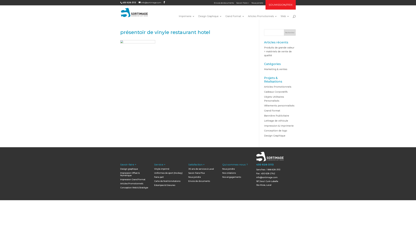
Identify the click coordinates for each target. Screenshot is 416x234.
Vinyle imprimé (161, 169)
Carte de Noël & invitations (167, 181)
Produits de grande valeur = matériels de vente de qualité (279, 51)
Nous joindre (257, 3)
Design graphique (129, 169)
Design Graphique (208, 16)
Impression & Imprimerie (279, 125)
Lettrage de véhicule (276, 120)
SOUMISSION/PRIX (280, 4)
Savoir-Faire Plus (196, 173)
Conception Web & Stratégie (134, 187)
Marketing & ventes (275, 69)
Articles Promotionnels (261, 16)
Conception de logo (275, 130)
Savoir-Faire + (242, 3)
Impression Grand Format (132, 179)
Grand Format (233, 16)
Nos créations (229, 173)
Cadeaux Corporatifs (276, 91)
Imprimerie (185, 16)
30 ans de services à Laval (201, 169)
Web (283, 16)
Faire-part (159, 177)
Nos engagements (231, 177)
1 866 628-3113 (273, 169)
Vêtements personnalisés (279, 105)
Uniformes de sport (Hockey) (168, 173)
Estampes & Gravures (164, 185)
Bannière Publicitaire (276, 115)
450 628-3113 (265, 164)
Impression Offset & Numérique (130, 174)
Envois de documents (224, 3)
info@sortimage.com (267, 177)
